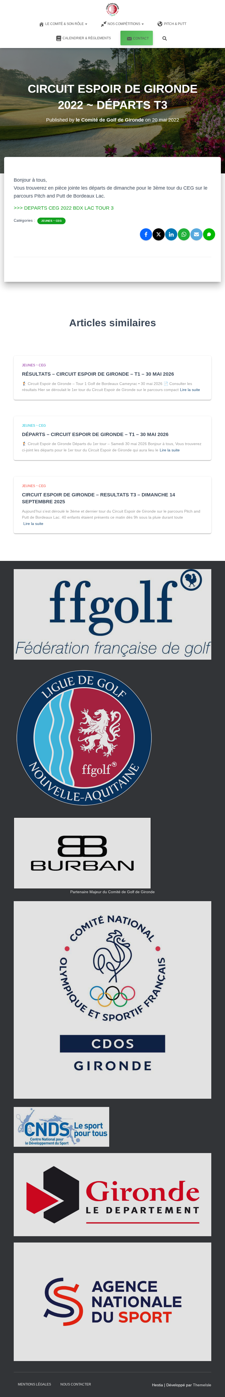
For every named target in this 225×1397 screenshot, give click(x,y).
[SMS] (209, 234)
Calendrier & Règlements (87, 38)
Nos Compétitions (124, 24)
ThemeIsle (202, 1385)
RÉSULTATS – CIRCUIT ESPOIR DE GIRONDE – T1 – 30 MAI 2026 (98, 374)
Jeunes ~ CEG (51, 220)
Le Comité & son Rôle (65, 24)
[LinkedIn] (171, 234)
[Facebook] (146, 234)
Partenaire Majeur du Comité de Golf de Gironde (112, 892)
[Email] (196, 234)
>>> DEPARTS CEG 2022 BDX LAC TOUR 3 (64, 208)
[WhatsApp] (184, 234)
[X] (159, 234)
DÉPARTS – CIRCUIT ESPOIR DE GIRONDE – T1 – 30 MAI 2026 (95, 434)
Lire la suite (190, 389)
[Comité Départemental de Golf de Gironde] (112, 9)
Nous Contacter (75, 1384)
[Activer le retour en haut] (214, 1386)
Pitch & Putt (175, 24)
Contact (141, 38)
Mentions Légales (34, 1384)
